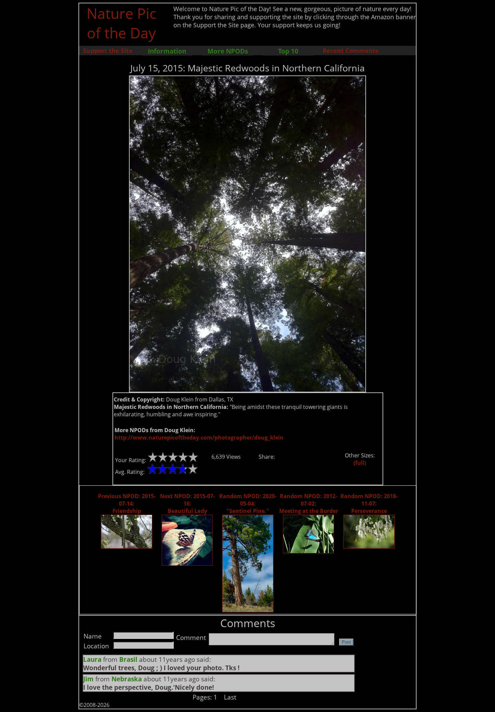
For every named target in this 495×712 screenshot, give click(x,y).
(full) (360, 462)
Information (167, 51)
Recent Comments (350, 50)
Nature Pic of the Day (121, 22)
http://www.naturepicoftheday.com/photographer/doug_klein (199, 437)
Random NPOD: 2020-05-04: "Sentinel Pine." (247, 503)
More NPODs (227, 51)
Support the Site (108, 50)
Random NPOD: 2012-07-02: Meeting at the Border (308, 503)
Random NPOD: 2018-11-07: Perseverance (369, 503)
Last (230, 697)
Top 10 (288, 51)
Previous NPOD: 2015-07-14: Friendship (127, 503)
